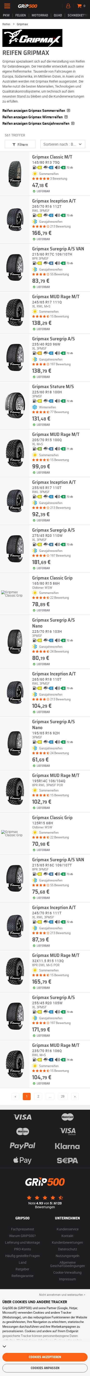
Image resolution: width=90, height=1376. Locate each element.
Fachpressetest (22, 1229)
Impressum (67, 1279)
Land (22, 1262)
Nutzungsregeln (67, 1255)
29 (62, 1096)
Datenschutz (67, 1249)
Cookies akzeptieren (45, 1357)
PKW (6, 15)
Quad (58, 15)
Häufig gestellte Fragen (22, 1255)
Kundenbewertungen (67, 1242)
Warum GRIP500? (22, 1235)
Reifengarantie (22, 1275)
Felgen (20, 15)
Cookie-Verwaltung (67, 1272)
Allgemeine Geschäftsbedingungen (67, 1264)
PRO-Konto (22, 1249)
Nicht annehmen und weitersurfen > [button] (62, 1295)
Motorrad (40, 15)
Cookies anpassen (45, 1368)
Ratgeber (22, 1269)
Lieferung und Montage (22, 1242)
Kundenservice (67, 1229)
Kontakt (67, 1235)
